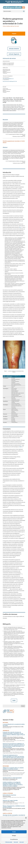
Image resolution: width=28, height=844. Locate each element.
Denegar (14, 835)
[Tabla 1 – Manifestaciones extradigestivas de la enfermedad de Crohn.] (14, 399)
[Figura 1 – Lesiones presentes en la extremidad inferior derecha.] (14, 354)
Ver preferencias (14, 839)
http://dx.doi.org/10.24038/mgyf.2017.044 (10, 81)
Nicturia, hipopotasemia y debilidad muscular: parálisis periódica (14, 806)
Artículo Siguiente (14, 54)
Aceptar (14, 831)
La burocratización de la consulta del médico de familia (14, 725)
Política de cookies (8, 842)
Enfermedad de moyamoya (9, 795)
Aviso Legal (16, 842)
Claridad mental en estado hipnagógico (12, 777)
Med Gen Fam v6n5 (15, 26)
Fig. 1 (20, 227)
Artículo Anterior (14, 48)
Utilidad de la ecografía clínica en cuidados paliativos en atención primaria (13, 768)
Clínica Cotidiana (6, 26)
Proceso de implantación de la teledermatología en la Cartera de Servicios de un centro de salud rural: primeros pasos (13, 756)
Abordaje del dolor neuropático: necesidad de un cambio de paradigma (14, 815)
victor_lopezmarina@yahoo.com (8, 78)
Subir (14, 700)
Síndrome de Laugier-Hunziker (10, 800)
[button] (26, 818)
